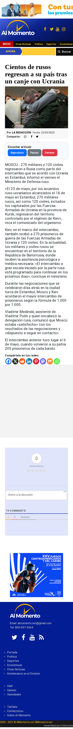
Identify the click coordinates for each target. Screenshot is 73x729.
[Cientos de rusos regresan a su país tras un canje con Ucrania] (36, 107)
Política (39, 44)
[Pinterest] (36, 361)
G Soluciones (66, 725)
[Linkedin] (29, 361)
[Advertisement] (36, 401)
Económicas (14, 665)
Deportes (51, 44)
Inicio (7, 44)
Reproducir (17, 152)
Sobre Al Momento (19, 715)
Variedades (14, 694)
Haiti (10, 686)
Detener (50, 152)
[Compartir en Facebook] (29, 137)
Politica (12, 656)
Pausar (34, 152)
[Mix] (50, 361)
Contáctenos (15, 711)
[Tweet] (35, 137)
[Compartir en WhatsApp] (23, 137)
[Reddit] (22, 361)
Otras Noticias (23, 44)
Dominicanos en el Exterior (23, 673)
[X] (15, 361)
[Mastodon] (43, 361)
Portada (12, 652)
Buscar (66, 51)
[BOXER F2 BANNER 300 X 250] (36, 575)
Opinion (11, 690)
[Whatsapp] (57, 361)
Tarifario (12, 706)
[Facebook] (8, 361)
